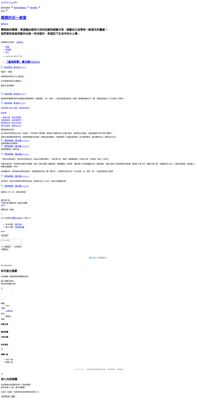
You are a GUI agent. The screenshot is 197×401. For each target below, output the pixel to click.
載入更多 (5, 235)
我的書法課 (19, 227)
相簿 (7, 47)
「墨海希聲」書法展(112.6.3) (22, 61)
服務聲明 (120, 369)
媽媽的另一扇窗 (13, 18)
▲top (3, 231)
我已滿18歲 (5, 396)
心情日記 (19, 42)
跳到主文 (4, 24)
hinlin (3, 205)
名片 (7, 52)
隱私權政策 (111, 369)
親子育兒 (18, 224)
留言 (19, 218)
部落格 (8, 50)
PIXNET (81, 369)
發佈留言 (5, 249)
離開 (13, 396)
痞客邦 (14, 218)
